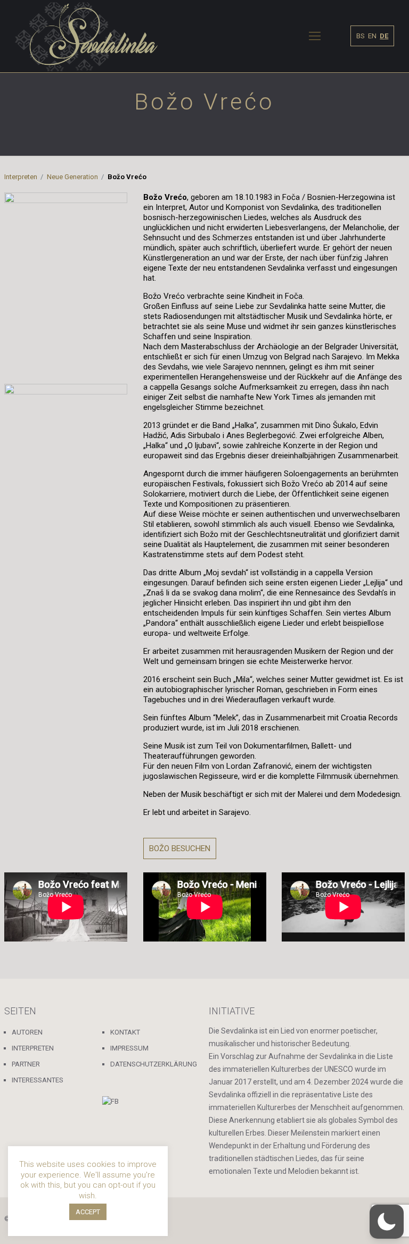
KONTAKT (125, 1032)
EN (372, 36)
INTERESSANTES (37, 1080)
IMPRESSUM (129, 1048)
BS (360, 36)
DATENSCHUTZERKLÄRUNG (153, 1064)
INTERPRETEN (33, 1048)
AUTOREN (27, 1032)
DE (384, 36)
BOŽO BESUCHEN (179, 848)
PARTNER (26, 1064)
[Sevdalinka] (86, 36)
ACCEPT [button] (88, 1212)
